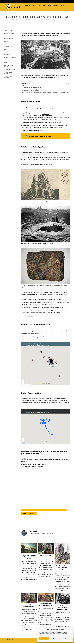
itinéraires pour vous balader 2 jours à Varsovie (39, 398)
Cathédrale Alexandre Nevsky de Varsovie (32, 87)
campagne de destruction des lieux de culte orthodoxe (45, 307)
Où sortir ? (6, 52)
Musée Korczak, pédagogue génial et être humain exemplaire (62, 567)
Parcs (5, 49)
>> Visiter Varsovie (8, 28)
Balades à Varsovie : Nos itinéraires (31, 90)
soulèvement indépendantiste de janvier (36, 117)
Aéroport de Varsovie (60, 510)
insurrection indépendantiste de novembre (36, 115)
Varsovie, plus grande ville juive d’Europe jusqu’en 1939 (45, 604)
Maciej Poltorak (29, 27)
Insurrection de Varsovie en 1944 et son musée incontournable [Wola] (62, 607)
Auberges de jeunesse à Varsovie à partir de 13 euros (33, 464)
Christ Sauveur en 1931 (62, 294)
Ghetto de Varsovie (28, 510)
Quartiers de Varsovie (9, 33)
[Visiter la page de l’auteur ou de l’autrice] (24, 532)
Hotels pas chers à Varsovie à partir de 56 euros (32, 466)
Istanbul (58, 312)
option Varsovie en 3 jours (56, 398)
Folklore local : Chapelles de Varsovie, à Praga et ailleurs (29, 605)
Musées (6, 44)
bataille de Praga (45, 113)
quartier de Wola (52, 304)
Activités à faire (8, 46)
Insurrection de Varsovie (43, 510)
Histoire (6, 62)
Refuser (55, 638)
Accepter (44, 638)
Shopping (6, 60)
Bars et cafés (7, 54)
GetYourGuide (30, 316)
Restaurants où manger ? (10, 57)
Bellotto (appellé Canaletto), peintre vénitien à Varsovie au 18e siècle (29, 556)
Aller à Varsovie (8, 30)
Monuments (6, 41)
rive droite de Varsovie (57, 112)
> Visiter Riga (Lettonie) (9, 69)
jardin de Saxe (44, 154)
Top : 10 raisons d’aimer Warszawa (45, 556)
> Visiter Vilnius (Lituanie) (8, 72)
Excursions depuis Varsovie (8, 66)
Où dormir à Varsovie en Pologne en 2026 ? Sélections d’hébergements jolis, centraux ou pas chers (45, 92)
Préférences (66, 638)
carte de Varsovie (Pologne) (49, 330)
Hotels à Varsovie (8, 36)
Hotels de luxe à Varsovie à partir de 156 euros (32, 468)
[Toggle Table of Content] (66, 84)
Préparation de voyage (9, 38)
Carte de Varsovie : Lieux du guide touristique (33, 89)
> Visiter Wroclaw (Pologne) (8, 77)
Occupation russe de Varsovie (30, 85)
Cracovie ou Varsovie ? (29, 513)
